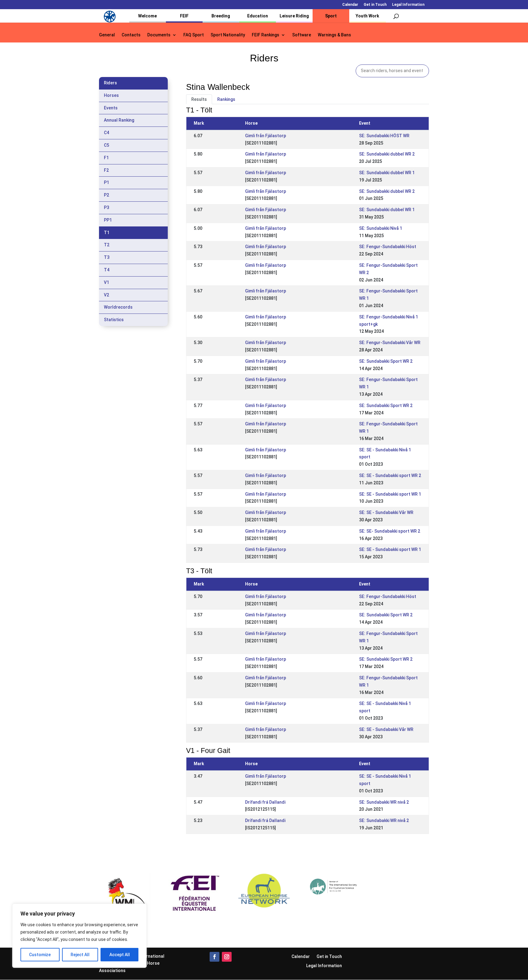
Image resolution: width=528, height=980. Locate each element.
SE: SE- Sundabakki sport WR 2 (389, 531)
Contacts (131, 35)
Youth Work (367, 15)
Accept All (119, 954)
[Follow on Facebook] (214, 957)
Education (257, 15)
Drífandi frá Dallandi (265, 802)
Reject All (80, 954)
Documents (158, 35)
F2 (106, 170)
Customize (40, 954)
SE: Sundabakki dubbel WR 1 (387, 172)
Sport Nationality (228, 35)
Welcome (147, 15)
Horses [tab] (111, 95)
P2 (106, 195)
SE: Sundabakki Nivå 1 (380, 228)
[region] (79, 936)
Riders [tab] (110, 82)
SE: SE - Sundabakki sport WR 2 (390, 475)
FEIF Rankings (265, 35)
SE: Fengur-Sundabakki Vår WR (389, 342)
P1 (106, 182)
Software (301, 35)
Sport (331, 15)
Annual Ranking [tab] (119, 120)
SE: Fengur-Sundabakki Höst (387, 246)
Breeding (220, 15)
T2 (106, 244)
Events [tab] (111, 107)
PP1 (108, 220)
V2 (106, 294)
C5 (106, 145)
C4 (106, 132)
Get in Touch (375, 5)
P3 (106, 207)
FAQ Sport (193, 35)
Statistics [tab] (114, 319)
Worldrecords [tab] (118, 307)
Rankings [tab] (226, 99)
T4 (106, 269)
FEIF (184, 15)
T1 (106, 232)
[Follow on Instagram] (227, 957)
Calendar (350, 5)
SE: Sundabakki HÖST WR (384, 135)
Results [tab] (199, 99)
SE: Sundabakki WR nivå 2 (384, 802)
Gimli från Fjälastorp (265, 135)
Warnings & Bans (334, 35)
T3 (106, 257)
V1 (106, 282)
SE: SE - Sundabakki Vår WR (386, 512)
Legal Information (408, 5)
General (107, 35)
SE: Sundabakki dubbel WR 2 (387, 154)
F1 (106, 157)
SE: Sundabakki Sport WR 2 (386, 361)
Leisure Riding (294, 15)
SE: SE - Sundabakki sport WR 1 (390, 494)
